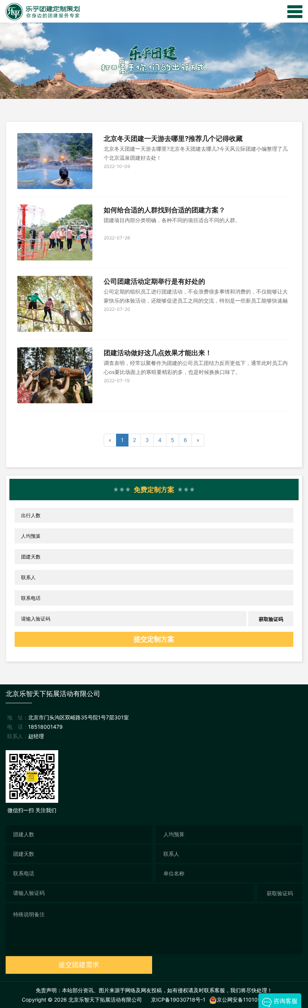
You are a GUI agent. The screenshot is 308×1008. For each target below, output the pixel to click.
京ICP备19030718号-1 (178, 999)
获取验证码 (271, 619)
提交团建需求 (79, 965)
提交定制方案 (154, 639)
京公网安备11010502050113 (251, 999)
